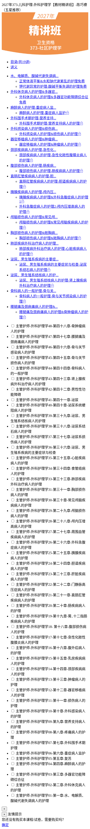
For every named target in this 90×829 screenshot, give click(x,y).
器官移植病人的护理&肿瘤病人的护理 (48, 144)
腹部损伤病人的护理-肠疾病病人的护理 (49, 171)
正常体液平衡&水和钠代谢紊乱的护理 (52, 81)
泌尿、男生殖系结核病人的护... (34, 275)
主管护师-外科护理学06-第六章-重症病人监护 (50, 753)
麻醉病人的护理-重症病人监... (33, 107)
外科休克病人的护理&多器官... (34, 92)
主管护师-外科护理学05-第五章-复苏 (43, 758)
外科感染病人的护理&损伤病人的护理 (48, 134)
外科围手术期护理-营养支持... (33, 118)
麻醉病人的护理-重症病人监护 (42, 113)
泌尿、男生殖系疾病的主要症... (34, 259)
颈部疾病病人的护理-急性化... (33, 150)
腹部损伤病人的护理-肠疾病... (33, 165)
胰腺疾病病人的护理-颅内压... (33, 192)
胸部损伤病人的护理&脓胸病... (34, 233)
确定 (5, 825)
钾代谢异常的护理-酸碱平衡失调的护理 (53, 86)
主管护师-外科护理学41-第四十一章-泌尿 (46, 400)
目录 (20, 62)
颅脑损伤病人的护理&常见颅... (34, 217)
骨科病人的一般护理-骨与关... (33, 291)
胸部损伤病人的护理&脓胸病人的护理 (48, 238)
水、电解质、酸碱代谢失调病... (34, 76)
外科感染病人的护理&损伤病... (34, 129)
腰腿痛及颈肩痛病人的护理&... (34, 307)
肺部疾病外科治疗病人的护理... (34, 243)
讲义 (13, 67)
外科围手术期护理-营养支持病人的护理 (49, 123)
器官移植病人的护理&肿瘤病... (34, 139)
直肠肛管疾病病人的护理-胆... (33, 176)
